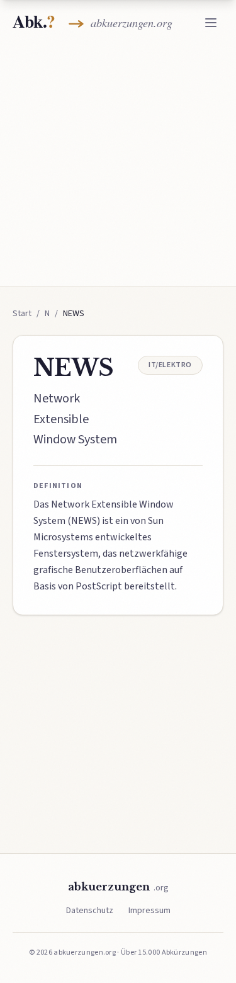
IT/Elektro (170, 365)
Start (22, 313)
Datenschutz (89, 910)
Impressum (149, 910)
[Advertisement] (118, 163)
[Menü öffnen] (210, 22)
